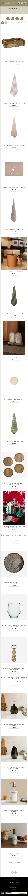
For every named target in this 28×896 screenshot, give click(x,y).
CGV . (14, 884)
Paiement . (14, 889)
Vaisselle (8, 18)
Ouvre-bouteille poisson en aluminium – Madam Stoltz (14, 539)
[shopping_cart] (24, 3)
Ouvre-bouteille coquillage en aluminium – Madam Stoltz (14, 669)
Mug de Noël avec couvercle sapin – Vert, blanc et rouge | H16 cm (14, 527)
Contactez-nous (14, 890)
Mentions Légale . (14, 882)
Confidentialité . (14, 887)
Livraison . (13, 885)
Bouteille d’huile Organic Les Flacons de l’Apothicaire (14, 725)
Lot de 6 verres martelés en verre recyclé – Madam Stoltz (14, 626)
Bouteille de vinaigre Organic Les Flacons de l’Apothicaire (14, 768)
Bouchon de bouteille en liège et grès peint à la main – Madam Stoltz (14, 681)
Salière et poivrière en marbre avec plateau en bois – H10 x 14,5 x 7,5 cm (14, 356)
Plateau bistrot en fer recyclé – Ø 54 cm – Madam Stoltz (14, 583)
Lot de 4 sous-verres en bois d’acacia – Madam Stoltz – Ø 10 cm (14, 484)
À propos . (13, 880)
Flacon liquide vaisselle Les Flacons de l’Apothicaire (14, 811)
